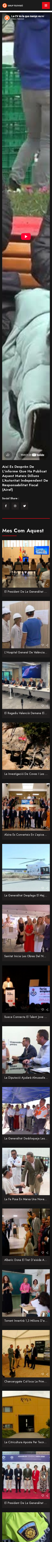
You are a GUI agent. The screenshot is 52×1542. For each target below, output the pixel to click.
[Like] (43, 584)
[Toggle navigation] (46, 5)
